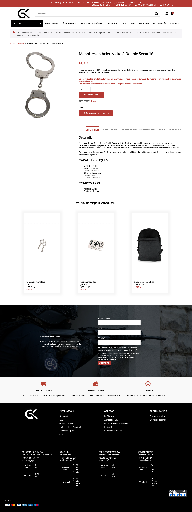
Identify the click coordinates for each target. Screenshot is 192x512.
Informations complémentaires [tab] (138, 129)
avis (93, 101)
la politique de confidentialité (124, 350)
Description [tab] (92, 130)
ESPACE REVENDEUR (101, 5)
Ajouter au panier (91, 95)
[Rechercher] (156, 14)
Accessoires (129, 23)
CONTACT (169, 5)
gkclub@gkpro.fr (67, 460)
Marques (144, 23)
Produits (21, 43)
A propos (174, 23)
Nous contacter (66, 416)
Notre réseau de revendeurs (116, 423)
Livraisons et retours (113, 431)
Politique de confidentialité (71, 427)
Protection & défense (92, 23)
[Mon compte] (167, 14)
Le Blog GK (109, 416)
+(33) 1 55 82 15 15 (69, 458)
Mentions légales (66, 431)
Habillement (52, 23)
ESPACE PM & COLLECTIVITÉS (148, 5)
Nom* (100, 328)
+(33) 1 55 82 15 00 (107, 458)
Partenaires (109, 427)
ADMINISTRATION (123, 5)
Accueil (13, 43)
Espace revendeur (157, 416)
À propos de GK (111, 420)
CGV (61, 434)
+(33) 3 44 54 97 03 (30, 458)
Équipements (70, 23)
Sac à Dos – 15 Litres (144, 282)
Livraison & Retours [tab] (170, 129)
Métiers (17, 23)
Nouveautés (159, 23)
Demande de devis (158, 420)
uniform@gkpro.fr (29, 460)
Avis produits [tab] (110, 129)
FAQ (61, 420)
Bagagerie (113, 23)
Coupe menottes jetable (88, 283)
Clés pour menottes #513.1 (35, 283)
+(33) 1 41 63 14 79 (146, 458)
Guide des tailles (66, 423)
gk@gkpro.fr (104, 460)
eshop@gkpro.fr (144, 460)
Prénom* (101, 338)
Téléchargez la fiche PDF (96, 113)
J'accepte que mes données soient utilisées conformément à (117, 349)
